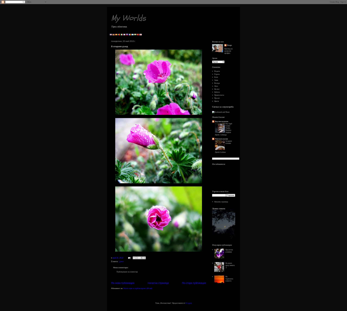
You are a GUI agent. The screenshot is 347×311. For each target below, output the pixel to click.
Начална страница (158, 283)
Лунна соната (218, 208)
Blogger (188, 303)
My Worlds (128, 18)
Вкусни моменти (221, 121)
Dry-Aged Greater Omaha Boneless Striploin (228, 128)
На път (216, 89)
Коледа (217, 83)
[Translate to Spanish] (116, 35)
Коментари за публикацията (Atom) (137, 288)
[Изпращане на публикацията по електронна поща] (129, 258)
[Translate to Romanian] (130, 35)
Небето (217, 92)
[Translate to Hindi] (135, 35)
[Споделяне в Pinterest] (144, 258)
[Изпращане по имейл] (134, 258)
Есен (216, 77)
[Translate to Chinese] (138, 35)
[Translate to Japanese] (141, 35)
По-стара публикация (194, 283)
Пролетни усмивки (229, 251)
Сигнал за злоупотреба (223, 107)
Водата (217, 71)
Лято (216, 86)
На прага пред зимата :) (230, 265)
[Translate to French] (124, 35)
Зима (216, 80)
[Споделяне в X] (139, 258)
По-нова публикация (122, 283)
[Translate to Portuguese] (119, 35)
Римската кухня (221, 139)
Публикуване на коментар (127, 272)
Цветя (121, 261)
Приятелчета (219, 95)
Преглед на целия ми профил (228, 51)
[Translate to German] (114, 35)
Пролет (217, 98)
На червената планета (229, 279)
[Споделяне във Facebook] (141, 258)
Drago (229, 45)
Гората (217, 74)
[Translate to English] (111, 35)
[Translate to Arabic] (132, 35)
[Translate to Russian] (127, 35)
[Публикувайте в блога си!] (136, 258)
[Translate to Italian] (122, 35)
